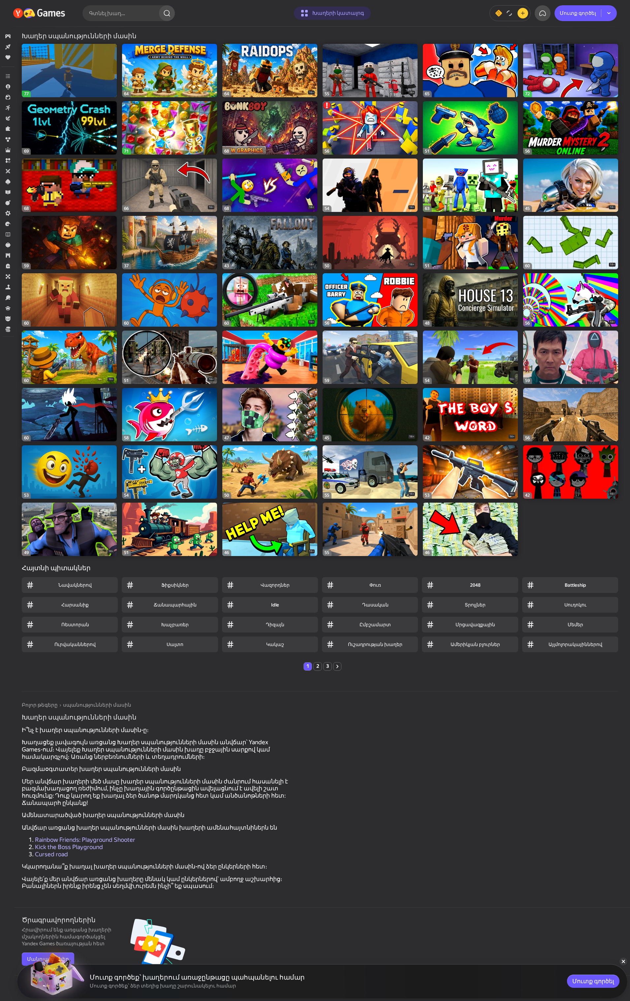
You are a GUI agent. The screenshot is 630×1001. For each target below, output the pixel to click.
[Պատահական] (8, 245)
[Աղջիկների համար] (8, 97)
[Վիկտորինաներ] (8, 308)
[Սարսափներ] (8, 266)
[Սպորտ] (8, 297)
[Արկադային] (8, 108)
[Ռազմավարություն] (8, 255)
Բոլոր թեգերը (40, 705)
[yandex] (40, 13)
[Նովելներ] (8, 234)
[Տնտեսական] (8, 329)
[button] (8, 36)
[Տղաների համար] (8, 318)
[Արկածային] (8, 118)
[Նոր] (8, 47)
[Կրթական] (8, 192)
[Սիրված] (8, 57)
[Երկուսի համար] (8, 171)
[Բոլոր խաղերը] (8, 36)
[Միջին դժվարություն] (8, 213)
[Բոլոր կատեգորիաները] (8, 76)
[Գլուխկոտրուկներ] (8, 129)
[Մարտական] (8, 202)
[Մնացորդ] (510, 13)
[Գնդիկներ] (8, 139)
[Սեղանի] (8, 276)
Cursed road (51, 854)
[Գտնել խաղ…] (167, 13)
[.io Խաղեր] (8, 86)
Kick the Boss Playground (69, 846)
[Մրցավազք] (8, 224)
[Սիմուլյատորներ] (8, 287)
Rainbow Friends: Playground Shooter (85, 839)
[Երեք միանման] (8, 160)
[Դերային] (8, 150)
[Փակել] (623, 961)
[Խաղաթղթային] (8, 181)
